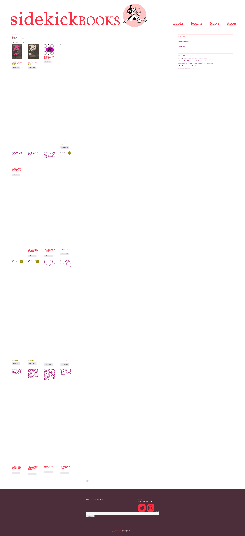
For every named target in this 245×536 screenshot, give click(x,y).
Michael (179, 68)
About (232, 23)
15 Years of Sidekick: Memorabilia (184, 49)
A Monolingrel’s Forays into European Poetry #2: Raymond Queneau (200, 63)
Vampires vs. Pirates (181, 46)
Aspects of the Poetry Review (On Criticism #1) (192, 65)
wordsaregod (180, 65)
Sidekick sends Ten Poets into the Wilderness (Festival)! (188, 39)
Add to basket (16, 67)
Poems (196, 23)
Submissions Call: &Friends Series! (184, 41)
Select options (65, 147)
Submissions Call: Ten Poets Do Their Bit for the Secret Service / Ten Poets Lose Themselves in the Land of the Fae (199, 44)
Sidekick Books (118, 530)
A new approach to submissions (188, 68)
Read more (47, 61)
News (214, 23)
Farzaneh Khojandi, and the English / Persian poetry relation (195, 58)
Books (178, 23)
